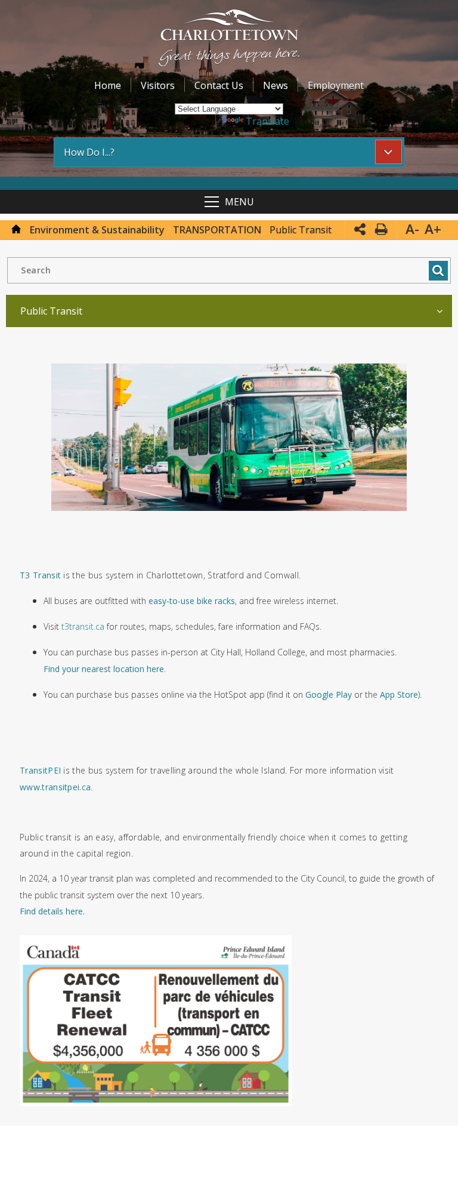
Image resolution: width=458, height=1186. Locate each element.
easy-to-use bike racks (191, 600)
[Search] (438, 271)
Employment (336, 85)
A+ (433, 229)
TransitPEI (40, 770)
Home (107, 85)
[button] (229, 40)
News (275, 85)
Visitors (158, 85)
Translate (267, 121)
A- (412, 229)
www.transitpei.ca (55, 787)
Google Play (328, 694)
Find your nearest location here (104, 668)
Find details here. (52, 911)
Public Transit (51, 311)
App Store (399, 694)
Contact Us (218, 85)
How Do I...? (89, 152)
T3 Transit (40, 575)
